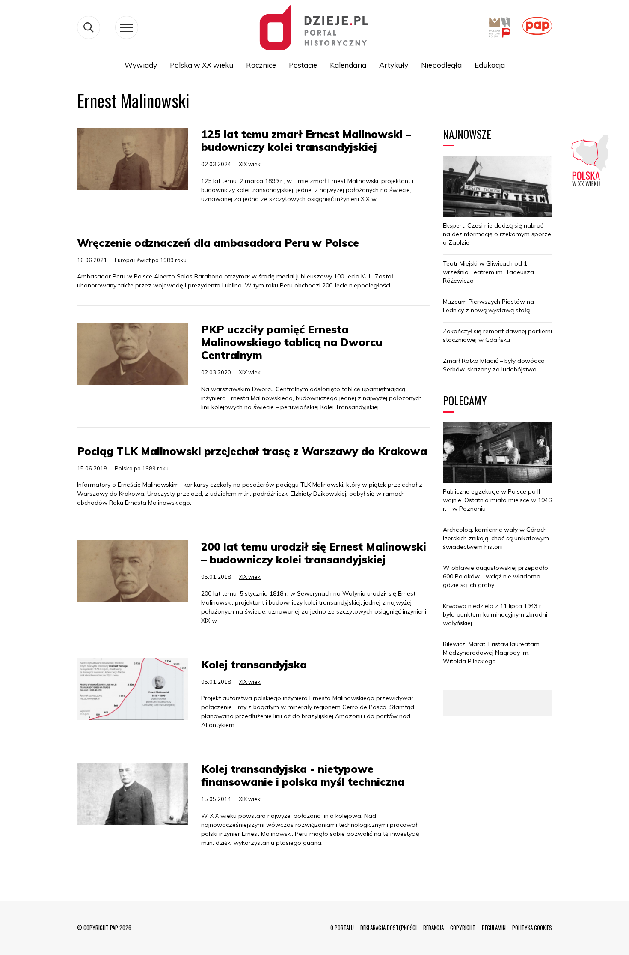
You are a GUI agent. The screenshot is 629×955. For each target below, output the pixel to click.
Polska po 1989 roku (142, 468)
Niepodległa (441, 64)
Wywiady (141, 64)
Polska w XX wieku (201, 64)
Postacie (303, 64)
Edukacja (490, 64)
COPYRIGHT (462, 927)
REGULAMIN (494, 927)
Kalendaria (348, 64)
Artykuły (393, 64)
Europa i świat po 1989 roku (151, 260)
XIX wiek (250, 164)
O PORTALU (342, 927)
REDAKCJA (433, 927)
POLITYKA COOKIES (532, 927)
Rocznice (261, 64)
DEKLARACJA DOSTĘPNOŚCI (388, 927)
